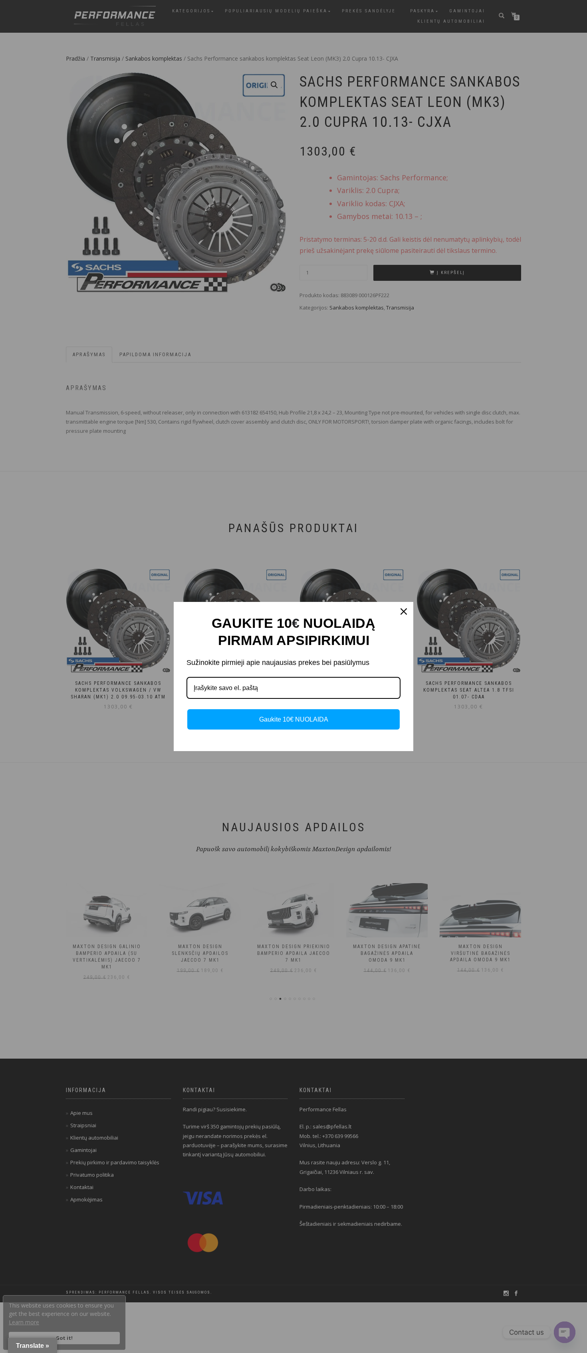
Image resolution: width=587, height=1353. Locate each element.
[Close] (403, 611)
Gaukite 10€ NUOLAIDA (293, 719)
